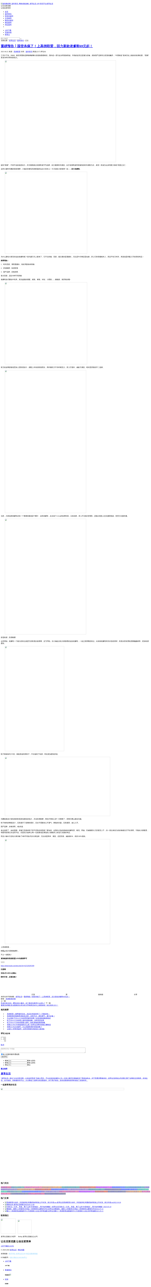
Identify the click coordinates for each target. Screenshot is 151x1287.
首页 (6, 12)
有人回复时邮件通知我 (11, 1054)
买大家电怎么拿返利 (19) (117, 1191)
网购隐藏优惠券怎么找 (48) (52, 1187)
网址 (6, 1065)
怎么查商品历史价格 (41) (71, 1187)
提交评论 (4, 1056)
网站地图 (21, 1250)
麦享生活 (50, 4)
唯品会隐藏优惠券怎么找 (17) (55, 1194)
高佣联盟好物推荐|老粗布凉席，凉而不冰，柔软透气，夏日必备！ (31, 1016)
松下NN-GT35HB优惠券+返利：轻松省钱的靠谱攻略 (26, 1022)
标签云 (7, 34)
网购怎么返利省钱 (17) (36, 1194)
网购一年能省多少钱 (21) (50, 1191)
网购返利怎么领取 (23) (97, 1189)
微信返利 (8, 22)
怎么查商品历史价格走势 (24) (78, 1189)
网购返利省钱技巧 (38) (104, 1187)
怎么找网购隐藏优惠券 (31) (134, 1187)
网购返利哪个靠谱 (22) (129, 1189)
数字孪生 (12, 1254)
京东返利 (8, 18)
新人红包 (10, 1246)
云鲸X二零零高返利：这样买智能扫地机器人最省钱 (25, 1029)
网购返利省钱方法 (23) (113, 1189)
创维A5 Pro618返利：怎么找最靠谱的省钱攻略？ (24, 1027)
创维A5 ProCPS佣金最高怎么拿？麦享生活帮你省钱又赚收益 (29, 1025)
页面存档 (8, 32)
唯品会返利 (9, 20)
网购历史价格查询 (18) (134, 1191)
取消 (2, 1045)
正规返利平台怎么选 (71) (33, 1187)
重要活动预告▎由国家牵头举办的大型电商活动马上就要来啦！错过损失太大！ (29, 1005)
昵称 (6, 1060)
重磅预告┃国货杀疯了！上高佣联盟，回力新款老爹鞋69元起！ (47, 46)
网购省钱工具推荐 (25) (59, 1189)
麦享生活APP (21, 1254)
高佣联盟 (17, 51)
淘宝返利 (8, 25)
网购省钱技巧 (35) (118, 1187)
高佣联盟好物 (11, 999)
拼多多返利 (9, 16)
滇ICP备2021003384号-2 (18, 1257)
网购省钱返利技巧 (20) (87, 1191)
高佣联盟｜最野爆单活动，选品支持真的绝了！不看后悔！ (28, 1014)
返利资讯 (8, 14)
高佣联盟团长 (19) (101, 1191)
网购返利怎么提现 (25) (43, 1189)
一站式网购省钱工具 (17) (19, 1194)
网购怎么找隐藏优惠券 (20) (69, 1191)
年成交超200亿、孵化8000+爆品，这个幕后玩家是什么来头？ (23, 1003)
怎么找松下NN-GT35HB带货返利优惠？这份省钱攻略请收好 (29, 1018)
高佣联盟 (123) (6, 1187)
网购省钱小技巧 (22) (14, 1191)
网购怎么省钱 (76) (17, 1187)
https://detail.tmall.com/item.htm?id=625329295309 (17, 966)
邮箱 (6, 1063)
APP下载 (8, 30)
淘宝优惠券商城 (31, 1254)
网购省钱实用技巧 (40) (88, 1187)
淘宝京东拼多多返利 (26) (26, 1189)
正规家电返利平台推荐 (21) (31, 1191)
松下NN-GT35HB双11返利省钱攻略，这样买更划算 (25, 1020)
